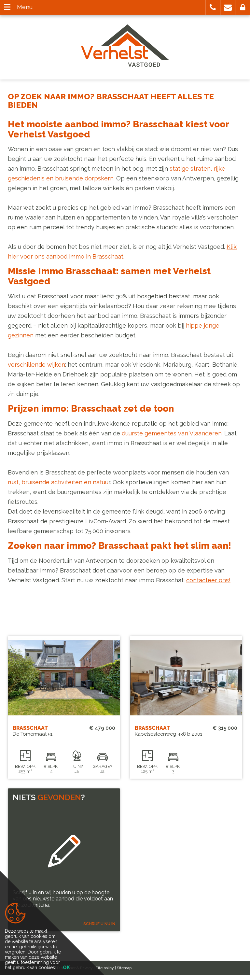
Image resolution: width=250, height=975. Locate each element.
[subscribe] (64, 851)
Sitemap (124, 968)
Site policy (105, 968)
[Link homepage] (125, 45)
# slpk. (51, 766)
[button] (212, 7)
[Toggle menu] (7, 7)
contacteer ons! (208, 580)
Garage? (102, 766)
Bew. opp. (25, 766)
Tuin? (77, 766)
